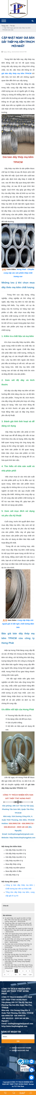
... (11, 974)
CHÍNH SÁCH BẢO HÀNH (21, 1048)
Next (24, 974)
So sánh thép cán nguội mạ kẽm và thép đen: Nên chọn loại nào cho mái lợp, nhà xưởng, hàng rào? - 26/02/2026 (18, 919)
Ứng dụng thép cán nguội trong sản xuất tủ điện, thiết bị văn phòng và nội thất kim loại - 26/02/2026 (18, 924)
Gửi (18, 1041)
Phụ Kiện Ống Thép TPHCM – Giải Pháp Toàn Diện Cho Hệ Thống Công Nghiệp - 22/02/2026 (18, 961)
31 (20, 974)
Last (30, 974)
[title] (5, 1093)
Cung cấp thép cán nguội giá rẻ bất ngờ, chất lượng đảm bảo (18, 623)
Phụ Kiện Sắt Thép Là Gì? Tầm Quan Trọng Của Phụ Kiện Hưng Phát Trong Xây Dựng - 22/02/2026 (19, 966)
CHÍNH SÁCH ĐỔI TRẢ (20, 1050)
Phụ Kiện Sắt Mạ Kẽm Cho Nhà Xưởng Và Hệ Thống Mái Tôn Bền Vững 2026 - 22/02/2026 (18, 956)
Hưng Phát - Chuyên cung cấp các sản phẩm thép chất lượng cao (19, 272)
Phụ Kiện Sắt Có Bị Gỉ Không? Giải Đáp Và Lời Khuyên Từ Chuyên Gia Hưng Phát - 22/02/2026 (18, 945)
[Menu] (4, 21)
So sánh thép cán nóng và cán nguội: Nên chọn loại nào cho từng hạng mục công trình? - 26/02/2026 (18, 940)
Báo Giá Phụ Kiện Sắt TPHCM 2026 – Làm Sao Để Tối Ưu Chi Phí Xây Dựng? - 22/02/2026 (18, 950)
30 (15, 974)
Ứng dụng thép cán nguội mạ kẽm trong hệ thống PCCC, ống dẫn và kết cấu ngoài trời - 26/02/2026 (19, 930)
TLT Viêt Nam (19, 1086)
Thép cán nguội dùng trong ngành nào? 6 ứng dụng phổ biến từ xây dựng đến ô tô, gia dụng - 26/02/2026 (18, 935)
